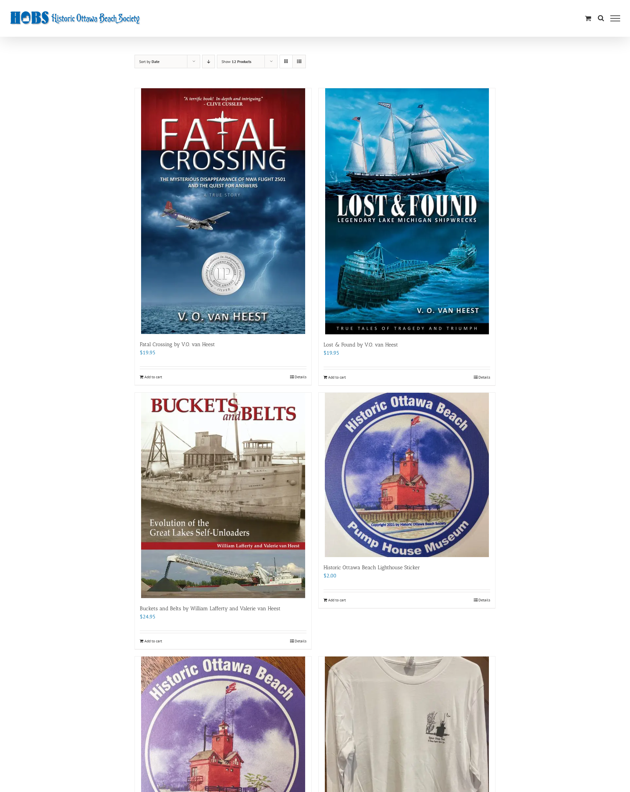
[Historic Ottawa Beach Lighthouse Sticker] (407, 475)
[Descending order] (208, 61)
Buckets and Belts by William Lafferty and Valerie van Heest (210, 608)
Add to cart (153, 376)
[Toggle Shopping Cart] (588, 18)
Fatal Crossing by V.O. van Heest (177, 344)
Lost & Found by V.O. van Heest (361, 345)
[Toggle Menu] (615, 18)
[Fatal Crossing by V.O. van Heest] (223, 211)
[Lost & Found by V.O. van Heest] (407, 211)
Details (300, 376)
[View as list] (299, 61)
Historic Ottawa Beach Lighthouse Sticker (372, 567)
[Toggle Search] (601, 18)
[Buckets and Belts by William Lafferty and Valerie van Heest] (223, 495)
